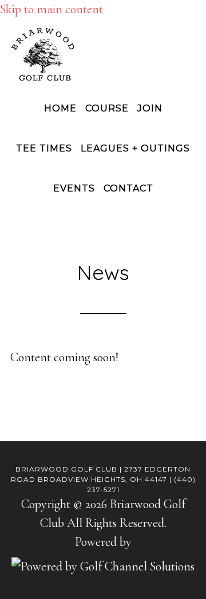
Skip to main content (51, 9)
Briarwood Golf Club (103, 54)
